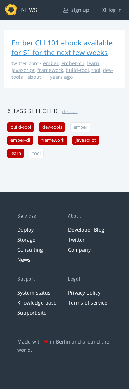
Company (79, 249)
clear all (70, 111)
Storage (26, 239)
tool (95, 70)
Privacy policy (84, 292)
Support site (32, 312)
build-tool (77, 70)
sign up (79, 9)
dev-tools (52, 127)
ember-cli (72, 63)
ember (51, 63)
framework (50, 70)
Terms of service (88, 302)
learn (93, 63)
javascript (23, 70)
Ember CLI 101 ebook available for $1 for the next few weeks (62, 47)
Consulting (30, 249)
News (23, 259)
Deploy (25, 229)
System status (34, 292)
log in (114, 9)
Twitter (76, 239)
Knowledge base (37, 302)
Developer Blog (86, 229)
